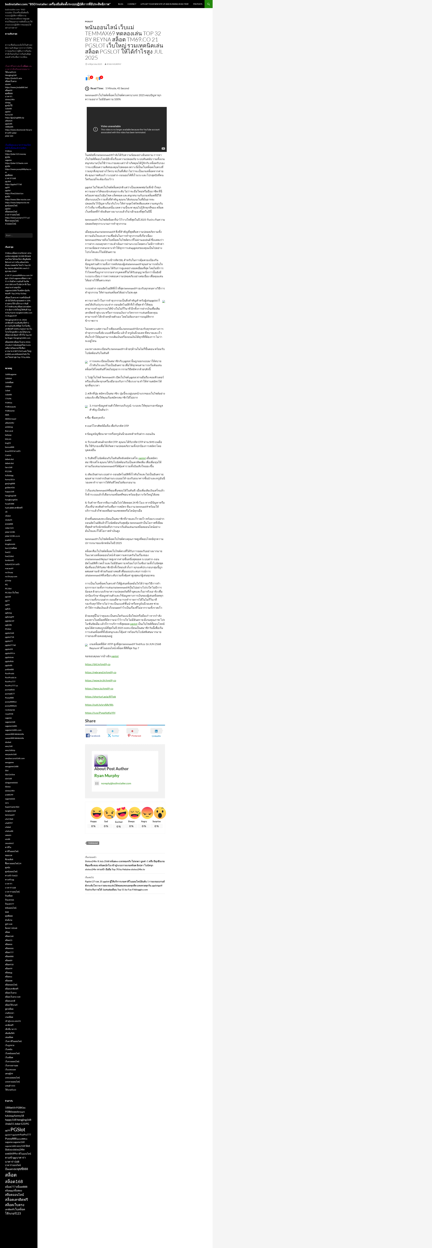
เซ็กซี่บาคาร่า (11, 1029)
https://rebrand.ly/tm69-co (100, 672)
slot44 (8, 84)
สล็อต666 (9, 948)
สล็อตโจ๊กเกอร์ (11, 1005)
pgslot (142, 458)
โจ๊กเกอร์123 (10, 72)
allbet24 (8, 120)
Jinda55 (8, 520)
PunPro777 (10, 681)
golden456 (10, 487)
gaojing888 (10, 483)
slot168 (8, 778)
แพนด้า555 (10, 1085)
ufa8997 (9, 823)
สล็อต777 (9, 952)
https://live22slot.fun (14, 193)
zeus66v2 (9, 843)
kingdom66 (10, 544)
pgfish (7, 608)
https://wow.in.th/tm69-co (100, 680)
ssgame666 (10, 798)
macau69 (9, 568)
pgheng (8, 613)
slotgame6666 (11, 782)
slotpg (7, 102)
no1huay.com (11, 576)
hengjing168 (10, 495)
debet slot (9, 459)
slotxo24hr (10, 99)
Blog (120, 4)
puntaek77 (10, 693)
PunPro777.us (11, 685)
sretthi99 (9, 794)
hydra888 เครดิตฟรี (13, 507)
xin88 (7, 839)
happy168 (9, 491)
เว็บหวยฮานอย (11, 1065)
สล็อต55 (8, 940)
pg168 (8, 596)
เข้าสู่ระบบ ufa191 (13, 1021)
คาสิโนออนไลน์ (11, 851)
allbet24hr (9, 423)
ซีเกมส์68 (9, 859)
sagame (8, 160)
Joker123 (9, 528)
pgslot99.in (10, 653)
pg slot (8, 181)
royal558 (9, 714)
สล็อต (7, 932)
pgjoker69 (9, 621)
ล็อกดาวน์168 (11, 928)
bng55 (8, 443)
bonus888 (9, 447)
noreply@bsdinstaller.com (116, 783)
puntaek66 (10, 689)
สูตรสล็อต (9, 1009)
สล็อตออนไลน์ (11, 211)
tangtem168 (10, 811)
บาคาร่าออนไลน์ (12, 214)
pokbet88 (9, 669)
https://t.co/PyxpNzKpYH (100, 712)
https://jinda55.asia (13, 78)
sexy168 (8, 746)
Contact (132, 4)
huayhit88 (9, 503)
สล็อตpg (8, 972)
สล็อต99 (8, 90)
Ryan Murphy (114, 64)
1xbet (7, 390)
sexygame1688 (11, 766)
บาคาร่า (8, 96)
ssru (7, 803)
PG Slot (8, 588)
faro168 (8, 467)
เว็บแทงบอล (10, 1069)
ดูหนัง (7, 157)
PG (6, 584)
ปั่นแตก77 (9, 904)
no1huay (9, 572)
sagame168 (10, 722)
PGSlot (89, 21)
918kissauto (10, 406)
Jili (6, 511)
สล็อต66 (8, 944)
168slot (8, 378)
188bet (8, 386)
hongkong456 (11, 499)
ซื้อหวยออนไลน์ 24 (13, 863)
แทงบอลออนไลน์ (12, 1077)
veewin (8, 835)
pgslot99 (9, 649)
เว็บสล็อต (9, 1057)
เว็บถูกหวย (9, 1045)
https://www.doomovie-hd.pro (18, 130)
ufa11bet (9, 819)
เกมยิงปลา (9, 1013)
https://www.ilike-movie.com (17, 199)
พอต (7, 912)
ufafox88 (9, 831)
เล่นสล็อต (9, 1037)
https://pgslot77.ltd (13, 184)
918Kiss (8, 402)
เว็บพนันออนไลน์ (12, 1053)
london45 (9, 560)
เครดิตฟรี (9, 1025)
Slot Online (10, 774)
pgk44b (8, 625)
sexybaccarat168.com (15, 758)
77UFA (8, 398)
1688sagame (10, 374)
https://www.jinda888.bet (16, 87)
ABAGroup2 (10, 419)
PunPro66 (9, 673)
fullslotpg (9, 475)
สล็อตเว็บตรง (11, 81)
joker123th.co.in (12, 536)
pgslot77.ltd (10, 645)
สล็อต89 (8, 960)
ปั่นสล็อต (9, 895)
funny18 (9, 114)
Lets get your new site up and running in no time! (165, 4)
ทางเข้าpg (9, 879)
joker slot (9, 136)
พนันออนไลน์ (10, 908)
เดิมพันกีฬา (10, 1033)
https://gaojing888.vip (14, 117)
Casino (8, 455)
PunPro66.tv (10, 677)
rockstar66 (10, 710)
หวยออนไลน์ (10, 223)
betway (8, 435)
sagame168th (11, 726)
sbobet (8, 742)
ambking (9, 427)
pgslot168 (9, 633)
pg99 (7, 187)
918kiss (8, 151)
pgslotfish (9, 661)
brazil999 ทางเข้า (13, 451)
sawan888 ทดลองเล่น (14, 734)
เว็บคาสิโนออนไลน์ (13, 1041)
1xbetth (8, 108)
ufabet (8, 827)
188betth (9, 126)
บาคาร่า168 (10, 178)
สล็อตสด (8, 980)
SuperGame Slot (12, 807)
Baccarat (9, 431)
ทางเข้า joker (11, 133)
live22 (7, 552)
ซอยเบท (8, 855)
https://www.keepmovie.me (17, 202)
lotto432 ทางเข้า (12, 564)
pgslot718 (9, 637)
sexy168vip (10, 750)
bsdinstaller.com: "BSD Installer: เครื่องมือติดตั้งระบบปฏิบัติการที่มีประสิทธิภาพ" (58, 4)
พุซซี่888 (9, 93)
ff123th (8, 471)
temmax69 (93, 843)
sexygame (9, 762)
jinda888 (9, 524)
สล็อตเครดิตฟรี (11, 988)
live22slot (9, 556)
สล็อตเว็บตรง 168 (12, 997)
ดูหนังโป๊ (8, 105)
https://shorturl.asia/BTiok (100, 696)
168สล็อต (9, 382)
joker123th (10, 532)
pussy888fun (11, 701)
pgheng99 (9, 617)
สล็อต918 (9, 964)
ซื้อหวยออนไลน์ (12, 220)
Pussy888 (9, 697)
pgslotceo (9, 657)
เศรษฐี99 (9, 1073)
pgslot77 (9, 641)
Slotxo (8, 786)
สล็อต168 (9, 936)
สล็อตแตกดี (10, 1001)
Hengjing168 (11, 75)
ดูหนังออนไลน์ (11, 205)
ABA (7, 414)
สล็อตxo (8, 976)
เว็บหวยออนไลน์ (12, 1061)
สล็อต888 (9, 956)
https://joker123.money (15, 154)
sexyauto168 (11, 754)
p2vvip (8, 580)
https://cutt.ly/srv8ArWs (99, 704)
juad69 (8, 540)
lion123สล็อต (11, 548)
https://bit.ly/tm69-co (97, 664)
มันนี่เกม (8, 920)
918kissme (10, 410)
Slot (6, 770)
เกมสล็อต (9, 1017)
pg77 (7, 600)
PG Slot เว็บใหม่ (12, 592)
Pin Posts (197, 4)
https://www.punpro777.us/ (17, 217)
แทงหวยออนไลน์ (12, 1081)
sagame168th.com (13, 730)
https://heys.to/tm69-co (99, 688)
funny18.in (10, 479)
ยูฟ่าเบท (8, 924)
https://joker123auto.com (16, 163)
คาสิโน (8, 847)
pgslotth (8, 123)
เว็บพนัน (8, 1049)
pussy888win (11, 706)
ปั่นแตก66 (9, 900)
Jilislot (8, 516)
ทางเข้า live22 (11, 875)
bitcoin (8, 439)
